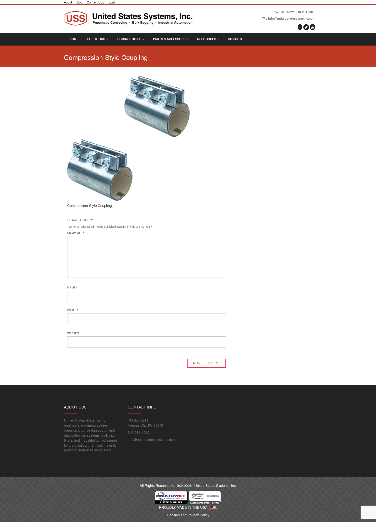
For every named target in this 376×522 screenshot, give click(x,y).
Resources (207, 39)
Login (112, 2)
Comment (75, 233)
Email (72, 310)
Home (74, 39)
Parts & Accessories (170, 39)
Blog (79, 2)
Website (73, 333)
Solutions (96, 39)
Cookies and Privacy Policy (188, 514)
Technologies (129, 39)
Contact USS (95, 2)
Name (72, 287)
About (68, 2)
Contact (235, 39)
